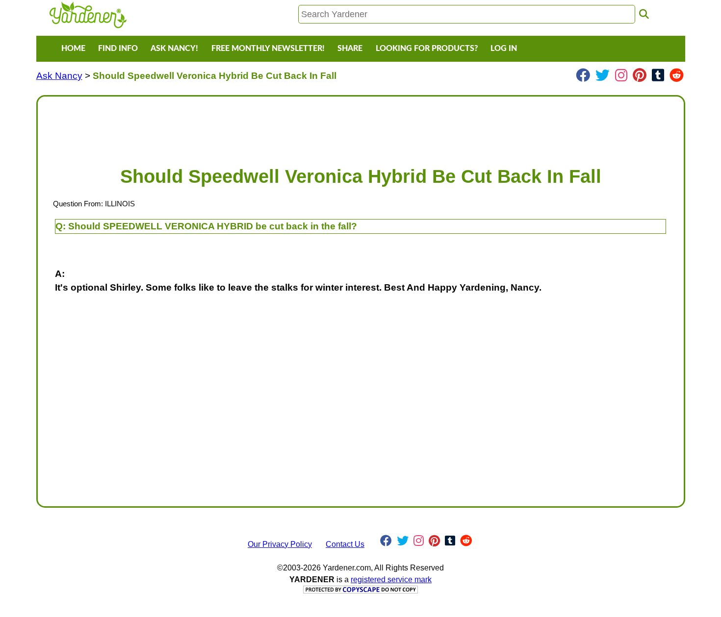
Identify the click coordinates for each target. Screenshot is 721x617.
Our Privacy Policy (280, 544)
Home (73, 48)
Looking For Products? (427, 48)
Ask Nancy (59, 76)
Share (349, 48)
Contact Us (345, 544)
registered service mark (391, 579)
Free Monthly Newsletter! (268, 48)
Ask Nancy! (174, 48)
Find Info (118, 48)
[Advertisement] (340, 126)
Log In (503, 48)
